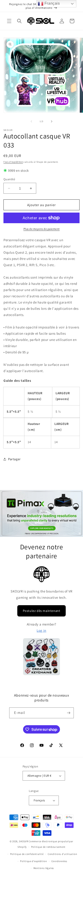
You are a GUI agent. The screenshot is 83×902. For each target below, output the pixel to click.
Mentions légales (43, 868)
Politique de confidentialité (27, 854)
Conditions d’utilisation (62, 854)
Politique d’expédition (33, 861)
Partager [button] (14, 459)
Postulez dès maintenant (41, 611)
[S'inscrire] (68, 712)
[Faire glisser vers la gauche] (31, 121)
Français (51, 3)
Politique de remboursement (48, 846)
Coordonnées (59, 861)
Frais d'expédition (13, 161)
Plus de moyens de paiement (42, 229)
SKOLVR (23, 841)
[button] (9, 21)
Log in (41, 630)
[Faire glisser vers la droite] (52, 121)
